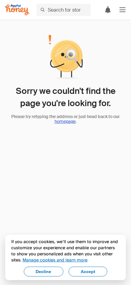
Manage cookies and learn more (55, 259)
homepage (65, 121)
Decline (43, 271)
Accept (88, 271)
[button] (122, 10)
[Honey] (17, 10)
